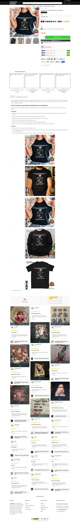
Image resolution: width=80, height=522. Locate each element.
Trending (45, 8)
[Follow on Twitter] (66, 0)
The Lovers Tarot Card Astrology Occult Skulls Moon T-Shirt (32, 90)
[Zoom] (11, 36)
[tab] (12, 97)
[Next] (37, 22)
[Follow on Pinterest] (68, 0)
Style (42, 14)
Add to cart (57, 37)
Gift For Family (39, 6)
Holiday (33, 6)
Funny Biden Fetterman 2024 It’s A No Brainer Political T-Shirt (63, 90)
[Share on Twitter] (43, 65)
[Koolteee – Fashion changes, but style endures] (14, 3)
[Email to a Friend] (45, 65)
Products (53, 6)
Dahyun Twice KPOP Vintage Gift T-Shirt (42, 395)
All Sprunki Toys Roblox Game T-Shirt (61, 451)
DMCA (42, 511)
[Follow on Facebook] (64, 0)
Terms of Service (28, 509)
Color (42, 19)
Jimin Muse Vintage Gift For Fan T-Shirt (41, 358)
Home (41, 8)
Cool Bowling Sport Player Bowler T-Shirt (47, 90)
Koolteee (13, 109)
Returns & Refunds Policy (29, 505)
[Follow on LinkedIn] (69, 0)
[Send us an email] (67, 0)
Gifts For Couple (47, 6)
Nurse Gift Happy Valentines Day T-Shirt (17, 90)
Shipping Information (44, 507)
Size (41, 26)
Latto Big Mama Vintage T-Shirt (60, 416)
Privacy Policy (27, 507)
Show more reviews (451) (40, 496)
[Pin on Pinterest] (47, 65)
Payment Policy (43, 509)
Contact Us (43, 505)
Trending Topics (28, 6)
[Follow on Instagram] (65, 0)
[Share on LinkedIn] (49, 65)
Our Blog (42, 503)
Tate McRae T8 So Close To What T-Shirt (22, 455)
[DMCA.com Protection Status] (34, 519)
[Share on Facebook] (41, 65)
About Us (26, 503)
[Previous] (11, 22)
